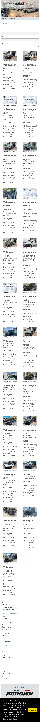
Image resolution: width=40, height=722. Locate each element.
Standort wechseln (20, 687)
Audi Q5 (27, 474)
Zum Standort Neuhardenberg (9, 613)
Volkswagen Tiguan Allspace (29, 206)
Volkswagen (9, 341)
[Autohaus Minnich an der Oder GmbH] (20, 4)
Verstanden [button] (32, 710)
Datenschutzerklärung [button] (10, 719)
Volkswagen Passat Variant (9, 206)
